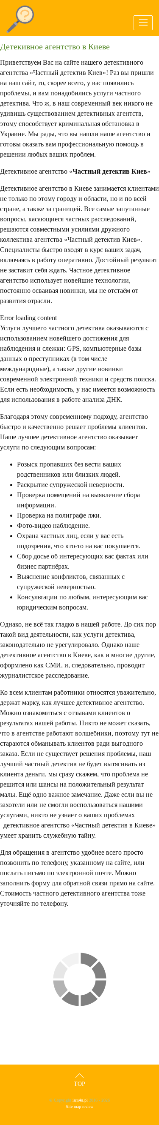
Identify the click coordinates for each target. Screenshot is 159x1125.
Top (79, 1084)
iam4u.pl (80, 1100)
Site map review (79, 1106)
